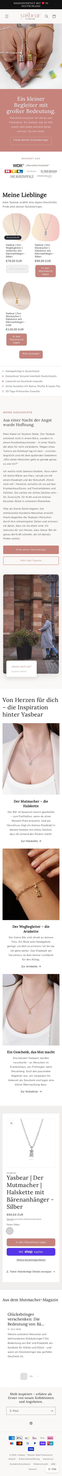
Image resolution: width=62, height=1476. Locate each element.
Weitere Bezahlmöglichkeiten (31, 1259)
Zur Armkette (29, 966)
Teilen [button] (13, 1271)
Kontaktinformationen (20, 1464)
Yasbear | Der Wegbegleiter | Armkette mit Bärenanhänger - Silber (16, 251)
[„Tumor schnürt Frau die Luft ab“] (14, 171)
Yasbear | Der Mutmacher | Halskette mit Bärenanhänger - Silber (45, 251)
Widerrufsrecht (41, 1464)
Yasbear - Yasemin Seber (29, 1455)
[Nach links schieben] (23, 1376)
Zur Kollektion (29, 1091)
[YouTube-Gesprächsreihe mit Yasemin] (49, 171)
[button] (6, 16)
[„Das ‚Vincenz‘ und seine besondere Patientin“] (22, 176)
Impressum (48, 1459)
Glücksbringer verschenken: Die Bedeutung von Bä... (25, 1319)
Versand (10, 1219)
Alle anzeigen (31, 353)
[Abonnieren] (51, 1411)
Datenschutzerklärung (29, 1459)
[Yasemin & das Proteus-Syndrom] (31, 171)
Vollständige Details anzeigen (34, 1271)
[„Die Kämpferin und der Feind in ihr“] (44, 176)
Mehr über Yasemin (31, 560)
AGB (53, 1464)
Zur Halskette (29, 841)
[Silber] (10, 1231)
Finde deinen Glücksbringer (31, 140)
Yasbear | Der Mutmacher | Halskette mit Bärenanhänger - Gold (16, 319)
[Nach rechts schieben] (38, 1376)
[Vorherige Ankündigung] (6, 4)
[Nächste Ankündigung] (55, 4)
